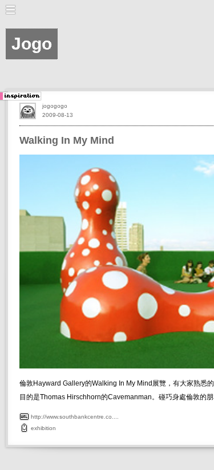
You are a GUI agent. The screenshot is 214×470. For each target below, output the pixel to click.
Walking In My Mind (66, 140)
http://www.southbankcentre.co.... (75, 417)
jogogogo (54, 106)
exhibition (43, 428)
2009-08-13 (57, 115)
